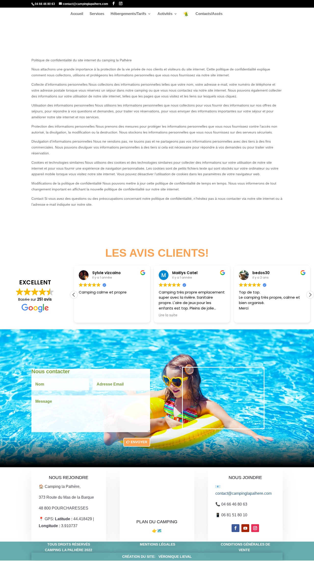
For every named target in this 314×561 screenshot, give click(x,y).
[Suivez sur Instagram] (255, 528)
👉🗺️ (157, 531)
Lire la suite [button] (168, 315)
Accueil (76, 14)
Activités (164, 14)
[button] (310, 294)
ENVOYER (139, 442)
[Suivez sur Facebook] (235, 528)
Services (97, 14)
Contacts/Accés (209, 14)
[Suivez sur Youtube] (245, 528)
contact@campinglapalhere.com (243, 493)
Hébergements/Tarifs (128, 14)
